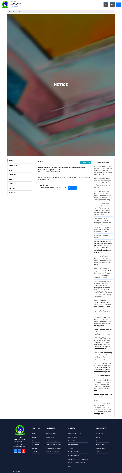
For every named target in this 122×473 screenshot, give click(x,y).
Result (11, 170)
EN (112, 4)
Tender (11, 184)
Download (12, 193)
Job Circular (12, 188)
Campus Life (101, 428)
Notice (11, 160)
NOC (10, 179)
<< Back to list (85, 162)
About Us (36, 428)
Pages (13, 11)
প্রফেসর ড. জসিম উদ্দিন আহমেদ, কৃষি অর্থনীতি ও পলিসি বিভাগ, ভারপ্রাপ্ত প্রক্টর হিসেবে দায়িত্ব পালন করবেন (102, 332)
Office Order (13, 166)
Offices (71, 428)
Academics (50, 428)
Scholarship (12, 175)
